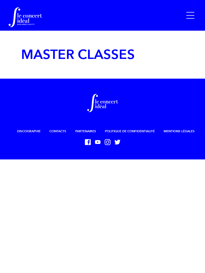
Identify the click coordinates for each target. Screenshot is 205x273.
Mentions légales (179, 131)
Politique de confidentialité (130, 131)
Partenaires (85, 131)
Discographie (29, 131)
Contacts (57, 131)
